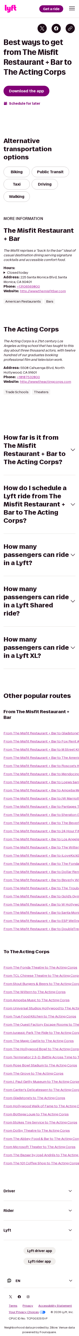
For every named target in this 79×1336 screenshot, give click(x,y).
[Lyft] (11, 9)
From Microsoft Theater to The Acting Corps (39, 1146)
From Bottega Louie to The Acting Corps (36, 1114)
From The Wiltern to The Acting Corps (35, 992)
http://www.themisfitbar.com (43, 291)
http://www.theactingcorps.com (45, 381)
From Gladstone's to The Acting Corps (34, 1098)
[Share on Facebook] (56, 28)
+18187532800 (28, 377)
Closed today (17, 272)
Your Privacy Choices (24, 1312)
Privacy (28, 1306)
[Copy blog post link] (70, 28)
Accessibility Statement (55, 1306)
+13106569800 (28, 286)
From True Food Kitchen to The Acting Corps (40, 1016)
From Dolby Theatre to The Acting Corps (37, 1130)
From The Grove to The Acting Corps (33, 1073)
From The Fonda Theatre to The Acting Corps (40, 967)
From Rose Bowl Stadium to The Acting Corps (40, 1065)
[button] (71, 8)
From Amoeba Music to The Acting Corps (37, 1000)
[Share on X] (42, 28)
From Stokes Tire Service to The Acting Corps (40, 1122)
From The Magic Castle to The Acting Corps (39, 1040)
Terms (13, 1306)
